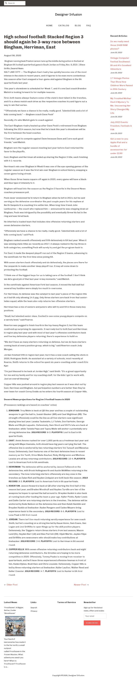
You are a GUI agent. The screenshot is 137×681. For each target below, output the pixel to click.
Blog (78, 25)
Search (34, 608)
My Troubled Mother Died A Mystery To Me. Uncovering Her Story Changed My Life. (120, 105)
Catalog (63, 25)
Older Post (12, 584)
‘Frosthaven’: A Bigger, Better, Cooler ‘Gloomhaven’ (14, 610)
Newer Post (80, 584)
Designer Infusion (76, 675)
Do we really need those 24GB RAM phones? (119, 45)
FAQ (88, 25)
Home (49, 25)
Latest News (10, 602)
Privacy (34, 611)
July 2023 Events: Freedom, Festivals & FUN (121, 126)
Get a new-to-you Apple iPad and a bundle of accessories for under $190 (119, 146)
